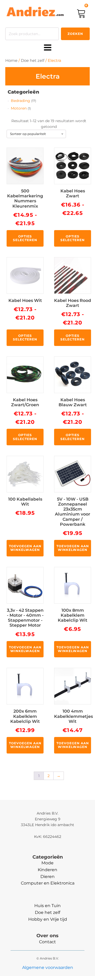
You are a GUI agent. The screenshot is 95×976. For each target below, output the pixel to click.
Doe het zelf (32, 60)
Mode (47, 862)
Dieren (47, 876)
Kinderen (47, 869)
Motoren (19, 108)
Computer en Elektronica (47, 883)
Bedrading (20, 100)
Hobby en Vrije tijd (47, 919)
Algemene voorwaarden (47, 967)
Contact (47, 941)
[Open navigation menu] (48, 48)
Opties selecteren (25, 238)
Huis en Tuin (47, 905)
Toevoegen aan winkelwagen (25, 548)
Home (11, 60)
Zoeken (75, 34)
